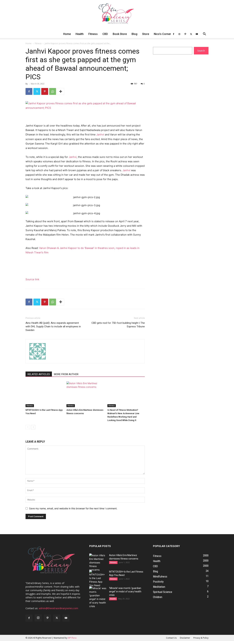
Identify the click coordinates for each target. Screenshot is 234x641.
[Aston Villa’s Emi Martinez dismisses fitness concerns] (85, 394)
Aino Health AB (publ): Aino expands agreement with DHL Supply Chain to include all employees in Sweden (53, 326)
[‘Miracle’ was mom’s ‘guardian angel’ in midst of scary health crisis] (97, 597)
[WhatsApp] (52, 91)
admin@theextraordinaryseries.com (58, 608)
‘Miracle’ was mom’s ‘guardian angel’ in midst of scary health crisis (125, 591)
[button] (204, 34)
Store (145, 34)
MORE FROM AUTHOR (66, 374)
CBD (105, 34)
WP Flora (72, 637)
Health (80, 34)
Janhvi (100, 134)
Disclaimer (185, 637)
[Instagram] (179, 34)
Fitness (93, 34)
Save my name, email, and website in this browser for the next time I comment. (73, 508)
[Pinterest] (185, 34)
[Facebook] (173, 34)
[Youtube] (196, 34)
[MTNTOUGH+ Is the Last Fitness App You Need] (44, 394)
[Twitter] (191, 34)
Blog (134, 34)
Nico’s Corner (162, 34)
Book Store (120, 34)
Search (201, 50)
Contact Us (171, 637)
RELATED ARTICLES (39, 374)
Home (67, 34)
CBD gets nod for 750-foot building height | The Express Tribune (118, 324)
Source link (32, 279)
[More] (60, 91)
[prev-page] (28, 427)
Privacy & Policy (200, 637)
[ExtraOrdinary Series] (117, 15)
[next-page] (33, 427)
